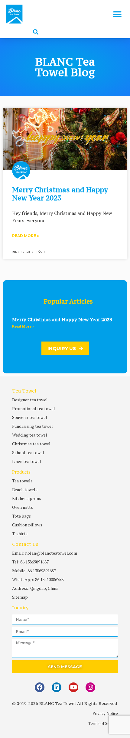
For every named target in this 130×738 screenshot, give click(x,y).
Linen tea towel (26, 461)
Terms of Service (103, 723)
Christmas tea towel (31, 444)
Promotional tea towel (33, 408)
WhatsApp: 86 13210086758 (37, 579)
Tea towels (22, 481)
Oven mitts (22, 507)
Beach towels (24, 489)
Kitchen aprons (26, 498)
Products (21, 472)
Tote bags (21, 516)
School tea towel (28, 452)
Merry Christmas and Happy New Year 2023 (60, 193)
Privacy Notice (105, 713)
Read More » (25, 235)
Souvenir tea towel (29, 417)
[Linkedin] (56, 687)
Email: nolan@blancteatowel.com (44, 553)
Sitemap (20, 597)
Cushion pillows (27, 525)
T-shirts (20, 533)
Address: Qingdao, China (35, 588)
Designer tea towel (30, 400)
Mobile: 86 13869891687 (34, 570)
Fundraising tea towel (32, 426)
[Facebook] (39, 687)
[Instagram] (90, 687)
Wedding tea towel (29, 435)
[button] (117, 14)
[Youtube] (73, 687)
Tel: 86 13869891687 (30, 562)
